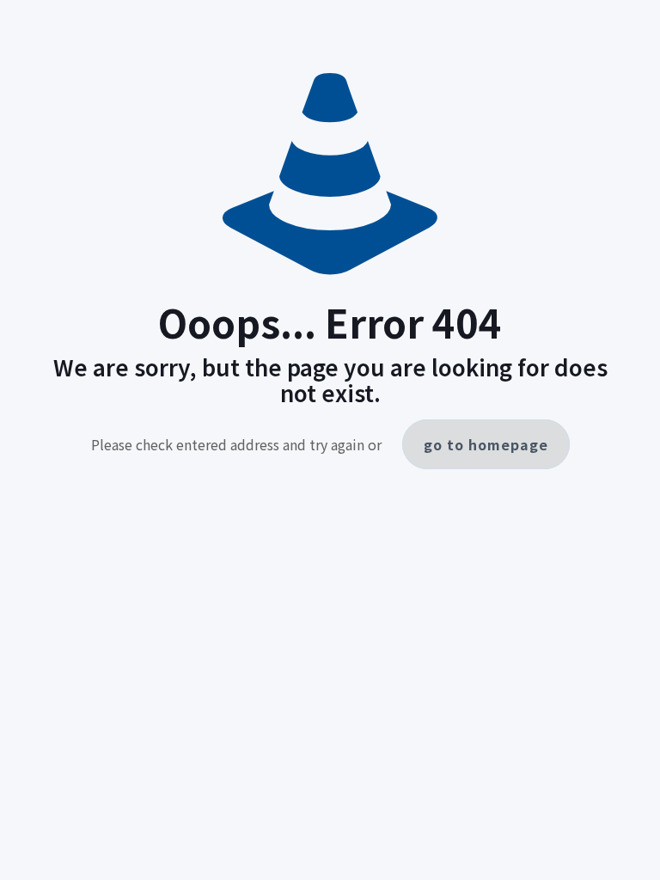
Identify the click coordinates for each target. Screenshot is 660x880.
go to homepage (486, 444)
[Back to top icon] (635, 848)
